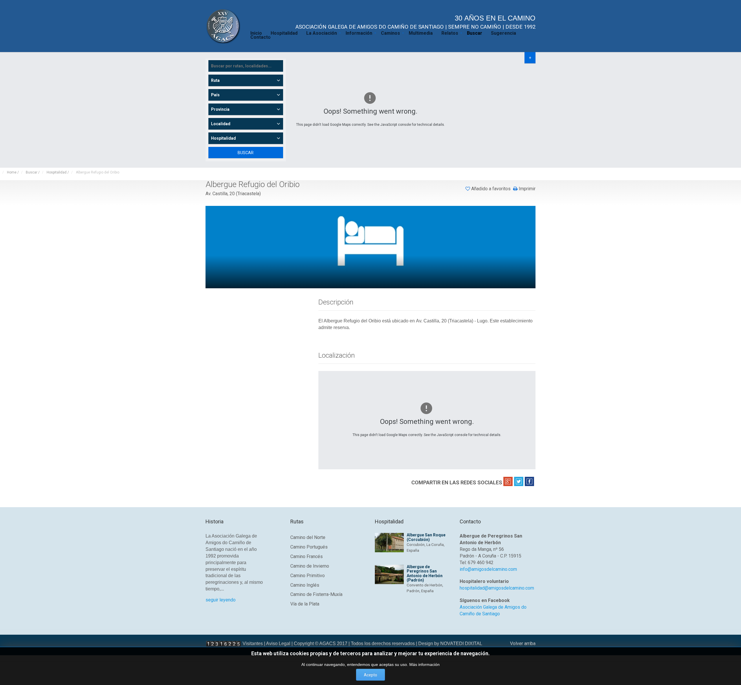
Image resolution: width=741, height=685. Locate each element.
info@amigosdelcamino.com (488, 569)
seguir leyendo (221, 600)
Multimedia (421, 33)
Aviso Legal (278, 643)
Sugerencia (503, 33)
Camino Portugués (309, 547)
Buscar (474, 33)
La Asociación (321, 33)
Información (359, 33)
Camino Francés (306, 556)
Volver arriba (522, 643)
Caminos (390, 33)
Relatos (449, 33)
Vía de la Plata (304, 604)
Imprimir (526, 189)
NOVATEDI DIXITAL (461, 643)
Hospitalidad (284, 33)
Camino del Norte (307, 537)
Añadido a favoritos (491, 188)
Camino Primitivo (307, 575)
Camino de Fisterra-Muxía (316, 594)
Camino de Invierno (309, 566)
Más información (424, 664)
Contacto (260, 37)
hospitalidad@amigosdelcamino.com (497, 588)
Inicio (256, 33)
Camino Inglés (304, 585)
